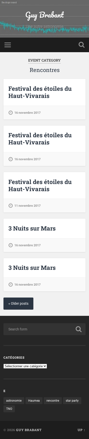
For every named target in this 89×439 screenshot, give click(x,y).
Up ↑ (82, 430)
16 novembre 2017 (27, 113)
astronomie (14, 400)
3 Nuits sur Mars (32, 228)
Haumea (34, 400)
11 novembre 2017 (27, 206)
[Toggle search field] (82, 45)
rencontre (52, 400)
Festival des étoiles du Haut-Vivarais (40, 92)
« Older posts (18, 303)
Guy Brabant (44, 15)
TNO (9, 409)
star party (72, 400)
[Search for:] (44, 329)
